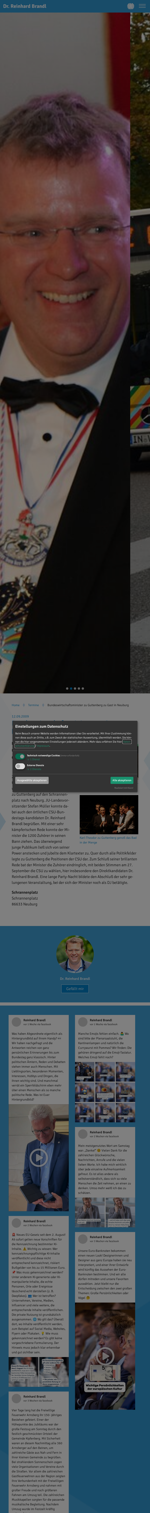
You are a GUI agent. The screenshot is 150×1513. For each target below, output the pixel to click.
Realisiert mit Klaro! (123, 787)
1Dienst (33, 759)
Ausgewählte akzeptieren (32, 780)
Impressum (43, 745)
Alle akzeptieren (121, 780)
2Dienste (34, 769)
